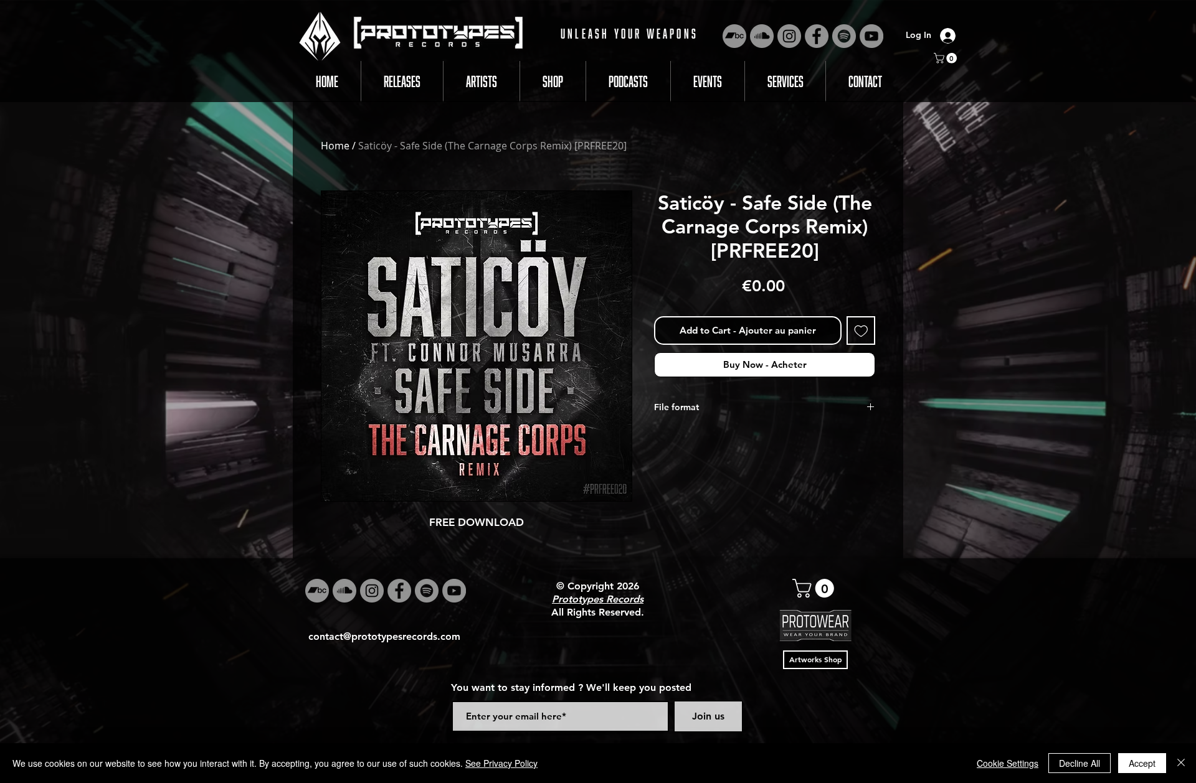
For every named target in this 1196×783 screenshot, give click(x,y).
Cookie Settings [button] (1007, 763)
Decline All (1079, 763)
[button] (946, 58)
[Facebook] (816, 36)
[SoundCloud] (762, 36)
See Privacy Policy (501, 763)
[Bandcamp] (734, 36)
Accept (1142, 763)
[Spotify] (844, 36)
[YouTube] (871, 36)
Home (335, 145)
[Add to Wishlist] (861, 330)
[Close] (1181, 763)
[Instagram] (789, 36)
